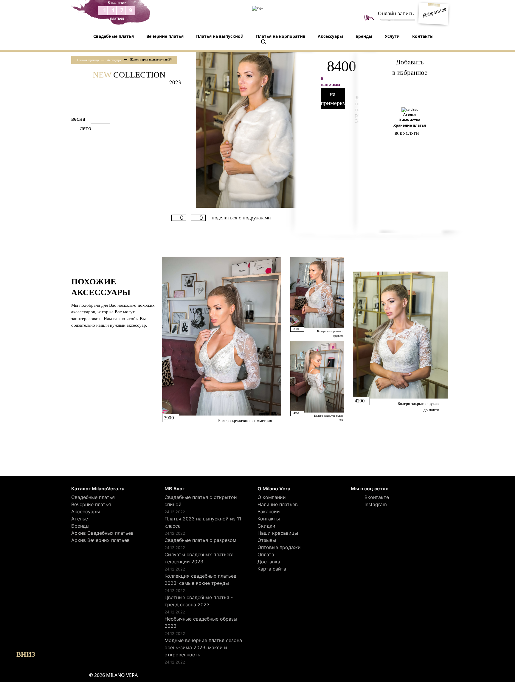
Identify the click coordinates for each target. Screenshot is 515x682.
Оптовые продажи (279, 547)
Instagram (375, 504)
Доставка (269, 562)
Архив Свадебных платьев (102, 533)
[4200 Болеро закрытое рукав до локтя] (400, 335)
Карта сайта (272, 569)
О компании (272, 497)
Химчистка (409, 120)
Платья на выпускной (219, 36)
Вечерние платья (165, 36)
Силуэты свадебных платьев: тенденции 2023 (199, 558)
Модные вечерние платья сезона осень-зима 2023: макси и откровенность (203, 647)
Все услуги (407, 133)
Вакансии (269, 511)
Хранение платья (409, 125)
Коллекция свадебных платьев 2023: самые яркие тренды (200, 579)
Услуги (392, 36)
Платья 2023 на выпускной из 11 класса (203, 522)
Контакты (423, 36)
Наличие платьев (278, 504)
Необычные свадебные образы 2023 (201, 622)
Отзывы (267, 540)
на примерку (333, 98)
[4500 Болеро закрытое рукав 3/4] (317, 376)
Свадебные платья (113, 36)
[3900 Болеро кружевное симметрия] (221, 335)
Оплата (266, 554)
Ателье (409, 114)
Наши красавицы (278, 533)
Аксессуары (330, 36)
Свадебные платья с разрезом (200, 540)
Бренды (364, 36)
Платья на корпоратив (280, 36)
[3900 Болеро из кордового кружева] (317, 292)
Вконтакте (376, 497)
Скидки (266, 526)
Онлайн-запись (396, 13)
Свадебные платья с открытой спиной (201, 500)
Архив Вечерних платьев (100, 540)
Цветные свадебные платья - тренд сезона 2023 (199, 600)
